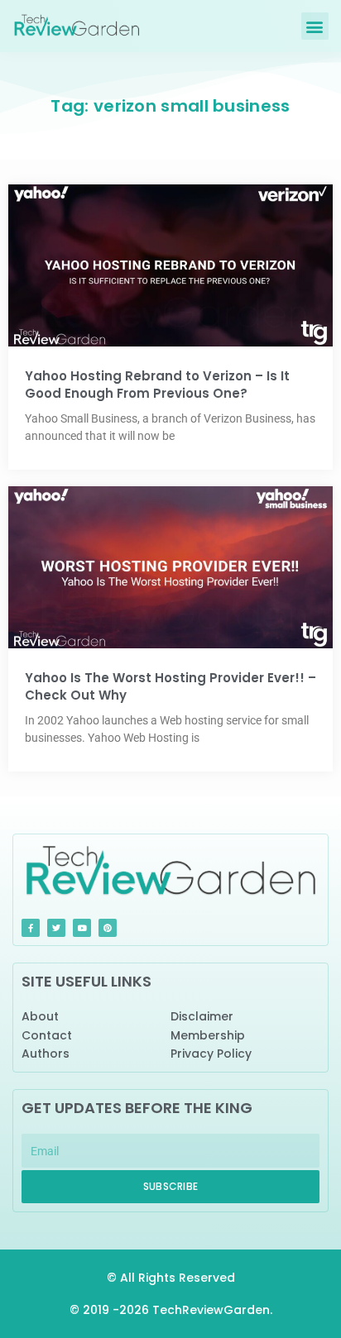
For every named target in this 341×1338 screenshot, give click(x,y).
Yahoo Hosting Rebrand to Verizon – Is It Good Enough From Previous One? (157, 384)
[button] (315, 26)
